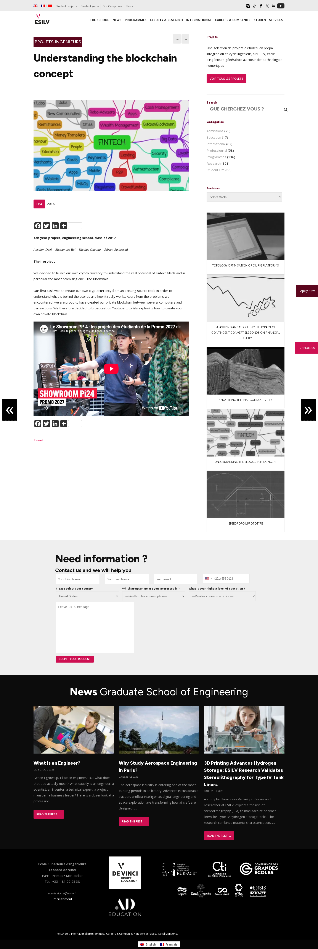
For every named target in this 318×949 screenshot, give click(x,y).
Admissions (215, 131)
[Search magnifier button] (286, 110)
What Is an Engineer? (57, 763)
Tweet (38, 440)
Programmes (216, 157)
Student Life (216, 170)
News (129, 6)
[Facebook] (260, 7)
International (216, 144)
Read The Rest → (49, 814)
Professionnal (217, 150)
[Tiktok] (254, 7)
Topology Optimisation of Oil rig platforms (245, 265)
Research (214, 163)
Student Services (146, 934)
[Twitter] (267, 7)
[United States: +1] (208, 578)
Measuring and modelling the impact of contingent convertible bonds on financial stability (245, 333)
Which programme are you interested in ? (151, 588)
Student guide (90, 6)
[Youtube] (280, 7)
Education (214, 137)
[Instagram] (248, 7)
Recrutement (62, 899)
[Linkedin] (273, 7)
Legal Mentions (167, 934)
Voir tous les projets (226, 78)
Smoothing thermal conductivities (246, 399)
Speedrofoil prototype (245, 523)
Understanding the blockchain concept (245, 461)
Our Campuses (112, 6)
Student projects (66, 6)
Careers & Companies (119, 934)
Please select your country (74, 588)
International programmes (87, 934)
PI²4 (39, 204)
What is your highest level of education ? (217, 588)
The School (62, 934)
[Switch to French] (43, 6)
